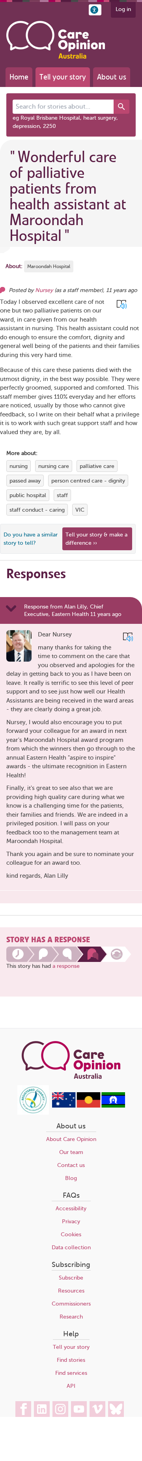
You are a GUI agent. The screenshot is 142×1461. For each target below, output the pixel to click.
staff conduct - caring (37, 510)
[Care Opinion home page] (55, 40)
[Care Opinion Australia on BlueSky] (116, 1409)
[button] (95, 9)
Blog (71, 1178)
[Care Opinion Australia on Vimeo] (97, 1409)
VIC (79, 510)
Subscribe (71, 1278)
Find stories (71, 1360)
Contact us (71, 1165)
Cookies (71, 1234)
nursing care (53, 466)
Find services (71, 1373)
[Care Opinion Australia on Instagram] (60, 1409)
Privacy (71, 1221)
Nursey (44, 290)
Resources (71, 1291)
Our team (71, 1152)
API (71, 1386)
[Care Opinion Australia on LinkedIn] (42, 1409)
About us (111, 77)
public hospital (27, 495)
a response (66, 966)
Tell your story (62, 77)
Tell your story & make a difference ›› (96, 539)
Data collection (71, 1247)
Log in (123, 9)
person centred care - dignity (88, 481)
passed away (25, 481)
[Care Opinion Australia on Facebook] (23, 1409)
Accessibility (71, 1208)
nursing (18, 466)
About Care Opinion (71, 1139)
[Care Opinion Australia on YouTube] (79, 1409)
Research (71, 1317)
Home (18, 77)
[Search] (121, 107)
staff (62, 495)
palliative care (97, 466)
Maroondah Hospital (48, 266)
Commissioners (71, 1304)
